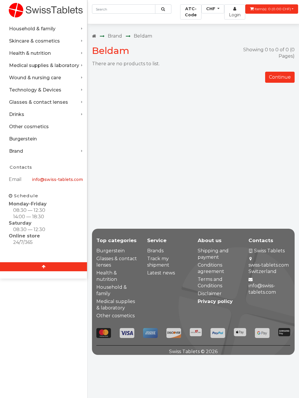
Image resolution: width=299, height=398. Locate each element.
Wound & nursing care (35, 77)
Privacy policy (215, 301)
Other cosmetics (29, 126)
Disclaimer (210, 293)
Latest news (161, 273)
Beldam (143, 36)
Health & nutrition (30, 53)
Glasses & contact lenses (38, 102)
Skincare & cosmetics (34, 41)
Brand (16, 151)
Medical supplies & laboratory (44, 65)
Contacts (21, 167)
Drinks (16, 114)
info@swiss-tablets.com (57, 179)
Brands (155, 250)
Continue (280, 77)
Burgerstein (23, 139)
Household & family (32, 28)
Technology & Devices (35, 90)
